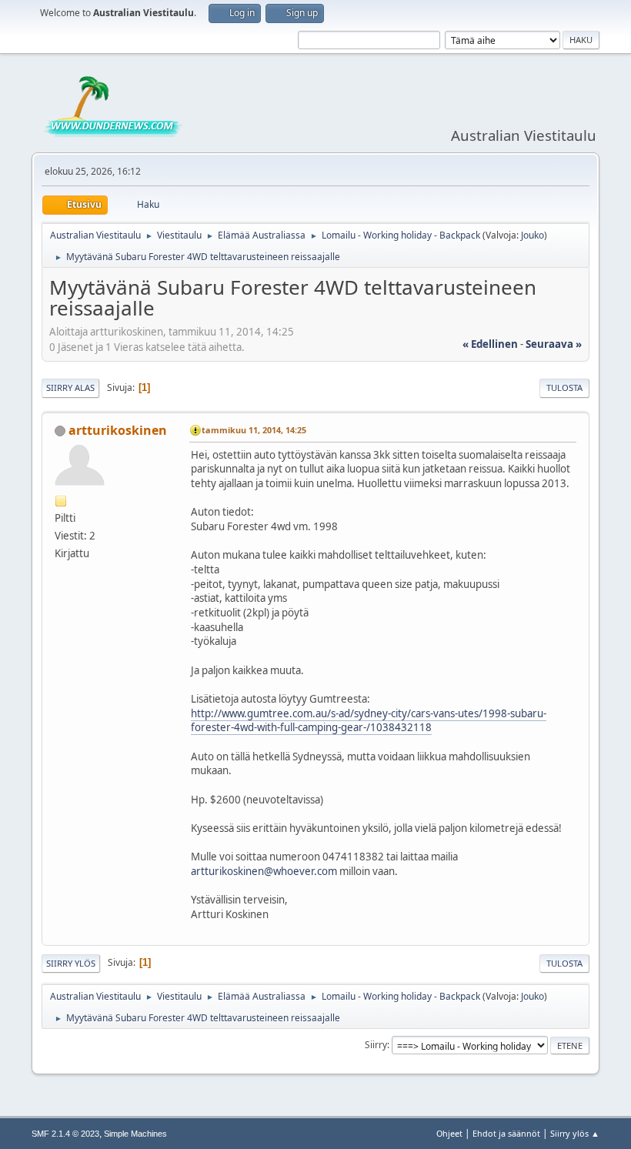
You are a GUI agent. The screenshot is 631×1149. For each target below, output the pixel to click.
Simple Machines (135, 1133)
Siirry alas (70, 387)
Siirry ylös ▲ (574, 1133)
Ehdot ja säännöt (506, 1133)
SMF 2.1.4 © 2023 (65, 1133)
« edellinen (490, 344)
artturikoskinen (117, 430)
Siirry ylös (70, 963)
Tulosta (564, 387)
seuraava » (554, 344)
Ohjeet (449, 1133)
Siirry (376, 1044)
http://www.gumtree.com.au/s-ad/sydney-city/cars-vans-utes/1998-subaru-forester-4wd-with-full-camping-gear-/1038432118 (368, 720)
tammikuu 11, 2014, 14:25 (254, 430)
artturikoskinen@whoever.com (264, 871)
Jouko (532, 235)
